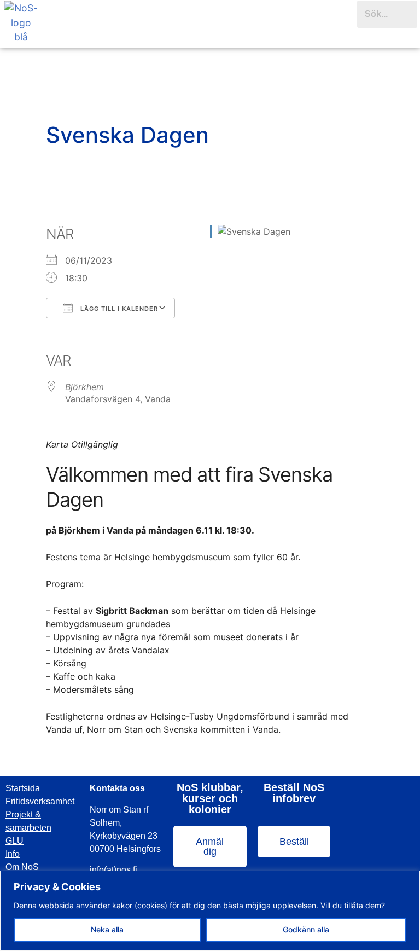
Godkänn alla (306, 929)
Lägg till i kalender (118, 308)
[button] (199, 31)
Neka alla (107, 929)
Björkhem (84, 386)
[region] (210, 911)
